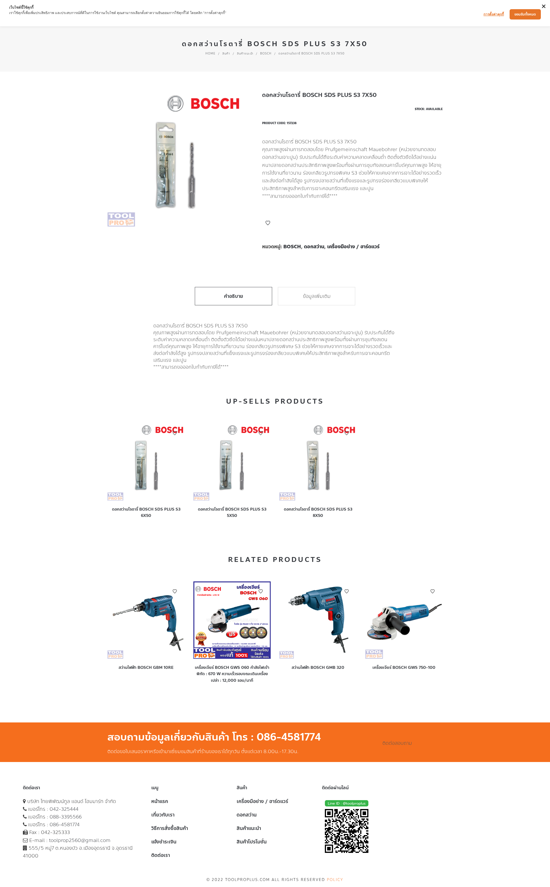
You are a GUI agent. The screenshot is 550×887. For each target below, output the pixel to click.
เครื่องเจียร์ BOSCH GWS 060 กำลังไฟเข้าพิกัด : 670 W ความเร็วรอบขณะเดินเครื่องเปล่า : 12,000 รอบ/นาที (232, 674)
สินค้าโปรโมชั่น (252, 841)
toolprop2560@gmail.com (80, 840)
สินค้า (226, 53)
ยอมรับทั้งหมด (525, 14)
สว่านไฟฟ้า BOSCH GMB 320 (318, 668)
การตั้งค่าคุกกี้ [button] (494, 14)
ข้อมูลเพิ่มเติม (317, 296)
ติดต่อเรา (160, 855)
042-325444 (64, 809)
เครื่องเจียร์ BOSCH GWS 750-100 (403, 668)
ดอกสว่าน (314, 246)
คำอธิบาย (233, 296)
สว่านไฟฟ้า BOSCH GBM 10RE (146, 668)
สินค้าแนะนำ (245, 53)
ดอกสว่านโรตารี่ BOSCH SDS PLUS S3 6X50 (146, 512)
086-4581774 (65, 824)
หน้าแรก (159, 801)
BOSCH (266, 53)
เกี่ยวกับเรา (162, 814)
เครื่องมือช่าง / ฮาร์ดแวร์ (353, 246)
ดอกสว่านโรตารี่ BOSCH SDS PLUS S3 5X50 (232, 512)
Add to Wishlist (268, 223)
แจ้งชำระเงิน (163, 841)
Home (210, 53)
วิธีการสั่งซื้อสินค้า (169, 828)
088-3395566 (66, 816)
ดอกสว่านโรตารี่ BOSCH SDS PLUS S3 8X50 (318, 512)
